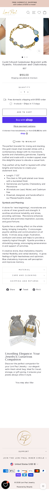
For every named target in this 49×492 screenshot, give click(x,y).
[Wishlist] (39, 12)
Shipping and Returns (24, 281)
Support (24, 451)
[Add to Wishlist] (16, 391)
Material (24, 270)
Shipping (14, 78)
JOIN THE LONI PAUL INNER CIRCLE (24, 458)
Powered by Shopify (24, 487)
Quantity (24, 87)
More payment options (24, 126)
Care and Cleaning (24, 275)
